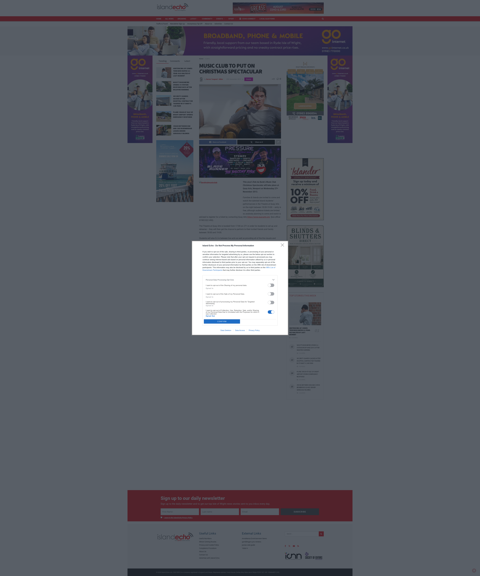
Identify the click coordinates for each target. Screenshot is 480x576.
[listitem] (240, 279)
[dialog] (240, 288)
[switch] (271, 285)
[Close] (283, 245)
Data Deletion (225, 330)
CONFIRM (222, 321)
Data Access (240, 330)
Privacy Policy (254, 330)
